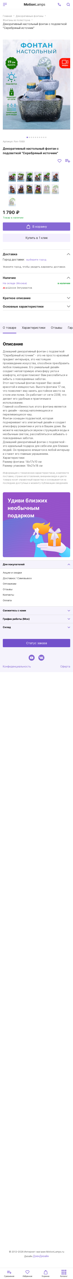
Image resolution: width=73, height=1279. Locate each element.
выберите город (36, 259)
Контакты (8, 594)
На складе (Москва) (15, 283)
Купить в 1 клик (36, 238)
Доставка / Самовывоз (17, 578)
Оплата (7, 600)
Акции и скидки (12, 572)
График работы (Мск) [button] (16, 618)
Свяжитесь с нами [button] (14, 610)
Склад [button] (7, 627)
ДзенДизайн (41, 1256)
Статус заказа (36, 643)
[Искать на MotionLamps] (68, 4)
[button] (59, 4)
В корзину (39, 226)
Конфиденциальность (17, 666)
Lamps (34, 4)
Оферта (65, 666)
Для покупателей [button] (14, 564)
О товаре (9, 328)
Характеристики (33, 328)
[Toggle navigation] (15, 4)
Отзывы (56, 328)
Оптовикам (9, 583)
